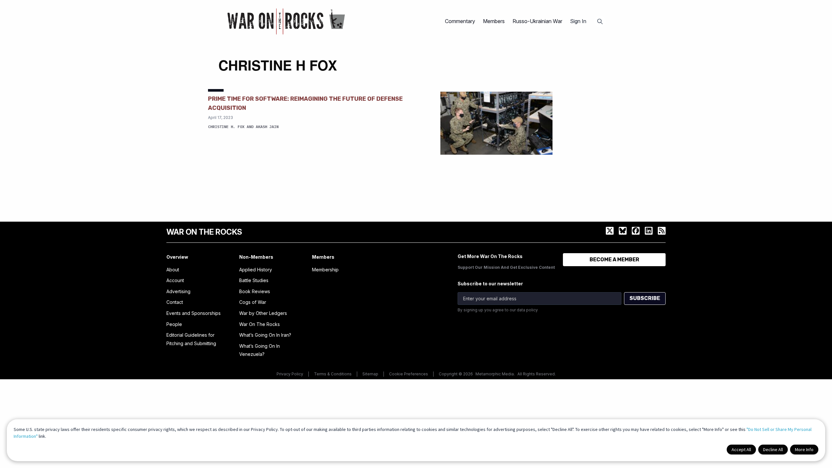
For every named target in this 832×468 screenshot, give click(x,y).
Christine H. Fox (226, 126)
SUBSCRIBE (645, 298)
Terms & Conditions (333, 373)
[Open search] (600, 21)
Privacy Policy (290, 373)
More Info (804, 449)
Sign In (578, 21)
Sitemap (370, 373)
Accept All (741, 449)
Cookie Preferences (408, 373)
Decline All (773, 449)
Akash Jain (267, 126)
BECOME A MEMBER (614, 259)
